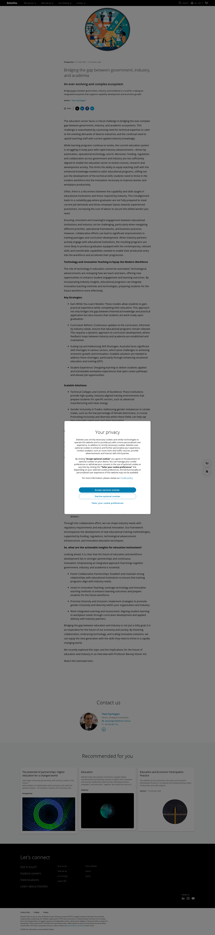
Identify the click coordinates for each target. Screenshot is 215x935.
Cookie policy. (126, 478)
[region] (107, 467)
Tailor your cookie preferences (108, 503)
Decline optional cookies (107, 496)
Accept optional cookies (107, 490)
